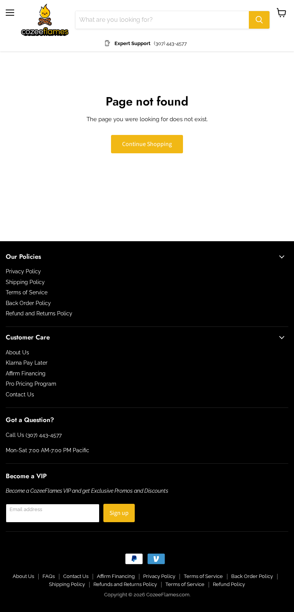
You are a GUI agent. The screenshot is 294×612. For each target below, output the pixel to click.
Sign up (119, 513)
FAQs (48, 576)
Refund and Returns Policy (39, 313)
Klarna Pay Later (26, 363)
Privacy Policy (23, 271)
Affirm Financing (26, 373)
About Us (17, 352)
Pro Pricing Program (31, 384)
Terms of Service (26, 292)
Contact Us (20, 394)
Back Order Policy (28, 303)
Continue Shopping (147, 144)
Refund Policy (229, 584)
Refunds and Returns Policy (125, 584)
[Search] (259, 20)
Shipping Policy (25, 282)
